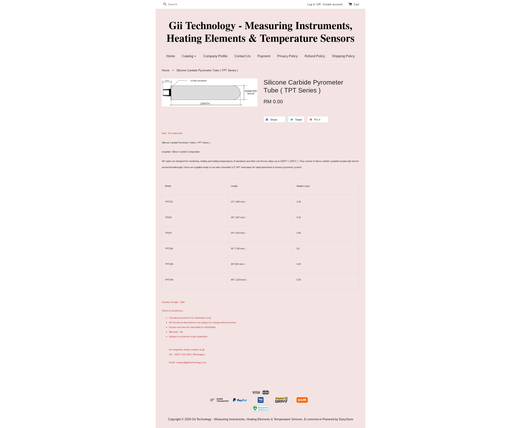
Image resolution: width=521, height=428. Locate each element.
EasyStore (346, 419)
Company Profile (215, 56)
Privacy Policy (287, 56)
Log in (311, 4)
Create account (333, 4)
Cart (356, 4)
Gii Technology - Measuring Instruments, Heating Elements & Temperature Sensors (260, 31)
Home (170, 56)
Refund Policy (315, 56)
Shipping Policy (343, 56)
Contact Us (242, 56)
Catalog (188, 56)
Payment (263, 56)
